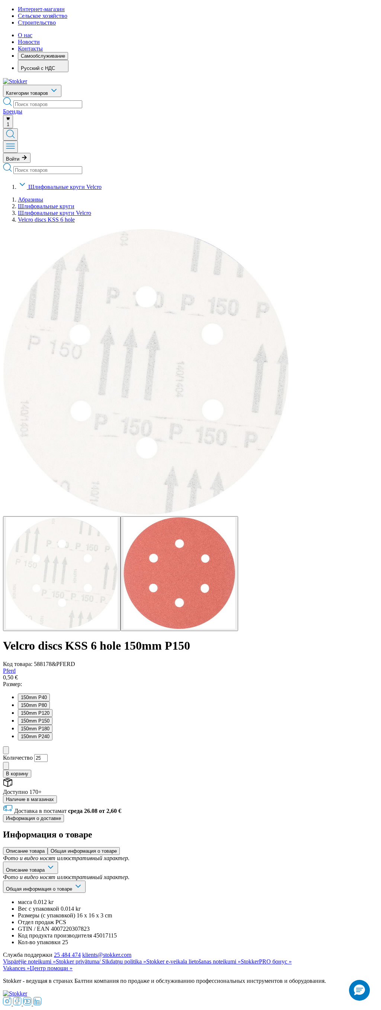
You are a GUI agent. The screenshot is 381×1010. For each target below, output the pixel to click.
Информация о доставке (33, 818)
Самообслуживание (43, 56)
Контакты (30, 48)
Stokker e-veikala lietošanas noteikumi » (193, 961)
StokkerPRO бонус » (266, 961)
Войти (13, 159)
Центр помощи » (51, 968)
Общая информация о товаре (84, 851)
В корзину (17, 773)
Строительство (37, 22)
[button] (359, 990)
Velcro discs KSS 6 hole (46, 219)
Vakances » (16, 968)
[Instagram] (8, 1003)
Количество (18, 758)
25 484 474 (67, 955)
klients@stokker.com (106, 955)
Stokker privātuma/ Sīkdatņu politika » (101, 961)
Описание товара (25, 851)
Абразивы (30, 199)
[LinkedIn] (37, 1003)
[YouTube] (28, 1003)
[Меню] (10, 147)
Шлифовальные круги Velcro (65, 187)
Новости (29, 42)
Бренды (12, 111)
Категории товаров (27, 93)
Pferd (9, 671)
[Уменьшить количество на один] (6, 750)
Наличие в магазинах (30, 799)
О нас (25, 35)
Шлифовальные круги (46, 206)
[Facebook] (18, 1003)
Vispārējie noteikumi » (29, 961)
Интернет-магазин (41, 9)
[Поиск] (10, 134)
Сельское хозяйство (42, 16)
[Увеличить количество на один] (6, 766)
